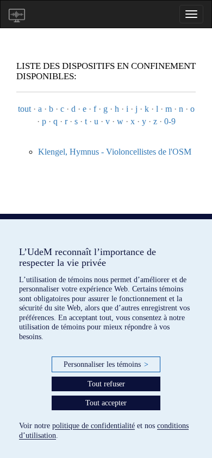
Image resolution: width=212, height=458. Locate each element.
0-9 (170, 121)
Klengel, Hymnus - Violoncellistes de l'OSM (114, 151)
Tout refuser (106, 384)
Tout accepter (106, 403)
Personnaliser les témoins (106, 364)
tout (24, 108)
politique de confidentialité (93, 426)
